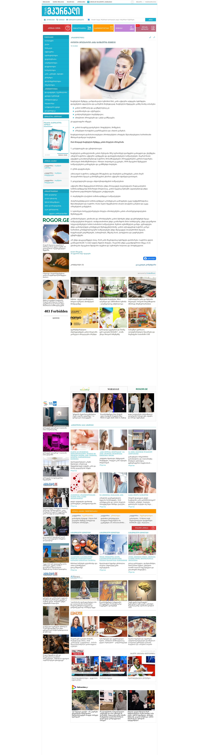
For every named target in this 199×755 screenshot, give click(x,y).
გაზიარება (151, 258)
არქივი (47, 155)
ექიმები (61, 20)
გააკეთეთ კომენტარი (146, 265)
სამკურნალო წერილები (81, 533)
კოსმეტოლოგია (51, 89)
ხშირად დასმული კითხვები (101, 2)
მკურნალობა (87, 516)
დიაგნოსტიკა (50, 111)
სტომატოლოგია (51, 55)
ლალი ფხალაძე (51, 198)
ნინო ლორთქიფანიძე (53, 206)
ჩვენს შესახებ (58, 2)
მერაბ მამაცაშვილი (52, 202)
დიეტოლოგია (50, 66)
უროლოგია (115, 516)
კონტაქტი (81, 2)
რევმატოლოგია (146, 516)
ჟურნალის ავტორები (53, 116)
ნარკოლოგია (50, 70)
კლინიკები (50, 20)
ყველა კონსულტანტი (58, 213)
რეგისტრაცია (150, 2)
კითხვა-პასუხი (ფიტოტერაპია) (84, 511)
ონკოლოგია (50, 85)
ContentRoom (146, 273)
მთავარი (46, 2)
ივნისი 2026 (62, 155)
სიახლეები (49, 41)
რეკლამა (70, 2)
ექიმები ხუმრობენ (52, 96)
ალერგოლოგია (51, 63)
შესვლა (139, 2)
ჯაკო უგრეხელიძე (51, 210)
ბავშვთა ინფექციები (53, 174)
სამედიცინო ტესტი (52, 107)
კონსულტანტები (51, 191)
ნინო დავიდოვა (51, 195)
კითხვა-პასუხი (50, 161)
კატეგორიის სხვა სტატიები (82, 425)
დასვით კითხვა (141, 528)
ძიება (151, 20)
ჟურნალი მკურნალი (76, 20)
